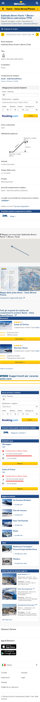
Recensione (19, 339)
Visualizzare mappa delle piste (18, 295)
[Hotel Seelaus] (6, 579)
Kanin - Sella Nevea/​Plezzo (20, 9)
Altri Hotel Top (6, 620)
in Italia (36, 327)
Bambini (13, 106)
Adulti (4, 106)
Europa (3, 81)
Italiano (9, 665)
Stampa (4, 682)
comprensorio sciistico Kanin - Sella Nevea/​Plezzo (19, 24)
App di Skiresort (7, 641)
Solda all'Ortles (8, 470)
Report (19, 463)
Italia (3, 447)
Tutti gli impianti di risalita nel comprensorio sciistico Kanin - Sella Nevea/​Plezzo (17, 313)
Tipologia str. (29, 106)
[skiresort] (20, 3)
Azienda (24, 673)
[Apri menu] (3, 3)
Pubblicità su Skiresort (9, 687)
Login (23, 678)
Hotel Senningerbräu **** (26, 589)
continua (4, 200)
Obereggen (6, 444)
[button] (10, 116)
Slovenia (9, 81)
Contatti (4, 673)
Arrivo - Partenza (8, 91)
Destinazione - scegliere (10, 99)
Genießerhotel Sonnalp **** (27, 605)
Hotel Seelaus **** (24, 574)
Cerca (31, 116)
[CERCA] (37, 3)
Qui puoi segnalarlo (21, 206)
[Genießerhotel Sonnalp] (6, 610)
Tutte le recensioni (6, 369)
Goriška (16, 81)
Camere (20, 106)
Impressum (5, 678)
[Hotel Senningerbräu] (6, 594)
